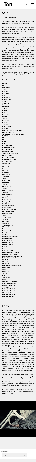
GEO (27, 4)
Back (7, 13)
